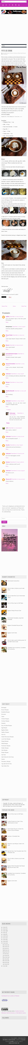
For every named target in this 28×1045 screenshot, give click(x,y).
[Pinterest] (12, 5)
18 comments (5, 54)
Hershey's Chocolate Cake (13, 836)
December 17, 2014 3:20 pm (18, 479)
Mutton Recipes (5, 748)
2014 (4, 943)
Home (14, 306)
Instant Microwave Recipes (7, 736)
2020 (4, 932)
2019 (4, 934)
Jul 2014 (5, 953)
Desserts (11, 53)
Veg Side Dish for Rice (6, 763)
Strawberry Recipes (5, 761)
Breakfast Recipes (5, 712)
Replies (9, 409)
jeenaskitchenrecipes (11, 353)
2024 (4, 927)
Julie (7, 428)
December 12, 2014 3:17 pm (16, 382)
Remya (8, 382)
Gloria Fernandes (10, 363)
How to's (3, 734)
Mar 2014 (5, 960)
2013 (4, 966)
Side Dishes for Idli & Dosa (7, 757)
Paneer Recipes (4, 752)
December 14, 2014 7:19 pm (16, 445)
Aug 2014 (5, 951)
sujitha (7, 316)
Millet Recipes (4, 743)
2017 (4, 937)
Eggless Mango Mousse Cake (14, 610)
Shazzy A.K (8, 479)
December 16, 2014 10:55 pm (18, 470)
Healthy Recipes (5, 732)
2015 (4, 941)
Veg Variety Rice (5, 766)
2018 (4, 936)
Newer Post (4, 306)
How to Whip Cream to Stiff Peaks (15, 603)
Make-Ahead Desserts (22, 53)
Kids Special (16, 53)
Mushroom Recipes (5, 745)
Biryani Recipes (5, 709)
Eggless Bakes (4, 730)
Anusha (8, 445)
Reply (7, 322)
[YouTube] (3, 5)
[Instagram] (15, 5)
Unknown (8, 373)
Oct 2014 (5, 948)
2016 (4, 939)
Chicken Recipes (5, 718)
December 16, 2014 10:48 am (17, 462)
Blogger (23, 1039)
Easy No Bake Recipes (6, 725)
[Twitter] (6, 5)
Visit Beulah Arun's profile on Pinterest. (10, 995)
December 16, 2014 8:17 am (17, 453)
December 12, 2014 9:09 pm (15, 428)
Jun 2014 (5, 955)
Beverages (3, 707)
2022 (4, 930)
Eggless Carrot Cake (12, 632)
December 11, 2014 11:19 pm (18, 326)
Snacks (3, 759)
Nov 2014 (5, 946)
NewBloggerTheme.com (14, 1043)
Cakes (2, 716)
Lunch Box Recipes (5, 739)
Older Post (23, 306)
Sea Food (3, 754)
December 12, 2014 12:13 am (16, 345)
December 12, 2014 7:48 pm (17, 400)
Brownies (3, 714)
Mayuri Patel (9, 335)
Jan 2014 (5, 964)
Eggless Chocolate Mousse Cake (15, 625)
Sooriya (8, 462)
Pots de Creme (6, 50)
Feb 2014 (5, 962)
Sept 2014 (5, 950)
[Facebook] (9, 5)
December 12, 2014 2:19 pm (17, 373)
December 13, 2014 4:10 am (17, 436)
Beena (7, 345)
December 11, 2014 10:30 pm (16, 316)
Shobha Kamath (10, 390)
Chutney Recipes (5, 721)
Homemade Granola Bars (13, 580)
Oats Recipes (4, 750)
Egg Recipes (4, 727)
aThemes (12, 1041)
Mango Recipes (4, 741)
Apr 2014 (5, 959)
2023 (4, 929)
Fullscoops (12, 413)
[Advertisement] (14, 28)
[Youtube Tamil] (19, 5)
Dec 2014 (5, 944)
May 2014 (5, 957)
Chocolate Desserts (6, 53)
